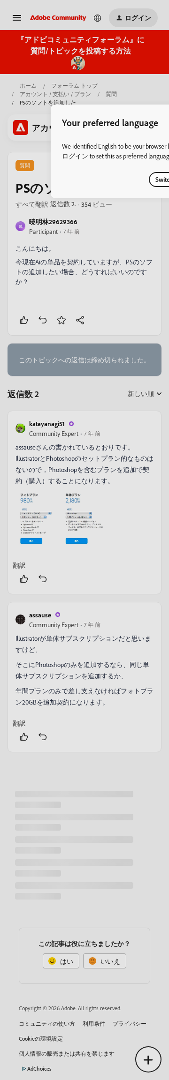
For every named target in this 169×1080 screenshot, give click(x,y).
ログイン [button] (75, 156)
